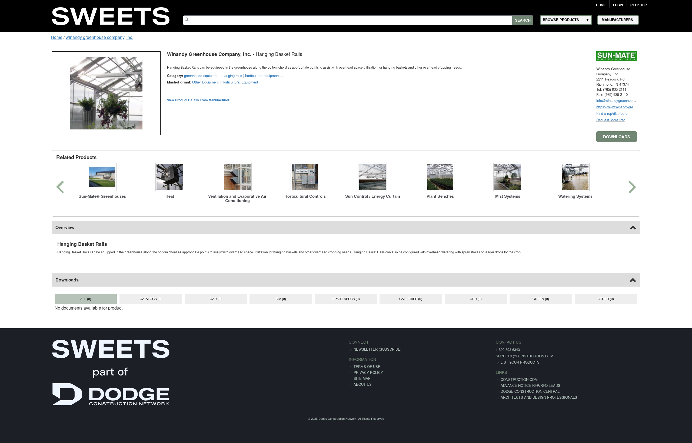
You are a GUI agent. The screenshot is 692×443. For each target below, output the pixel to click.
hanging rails (187, 75)
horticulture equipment (217, 75)
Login (618, 5)
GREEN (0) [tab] (570, 298)
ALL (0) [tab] (45, 298)
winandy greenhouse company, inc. (55, 37)
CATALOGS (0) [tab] (121, 298)
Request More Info (655, 119)
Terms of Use (367, 366)
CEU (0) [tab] (495, 298)
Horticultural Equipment (195, 82)
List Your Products (442, 362)
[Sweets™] (110, 15)
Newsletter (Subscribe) (377, 349)
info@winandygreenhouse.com (665, 100)
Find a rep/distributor (657, 113)
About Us (363, 384)
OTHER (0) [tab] (645, 298)
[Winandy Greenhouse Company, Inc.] (661, 55)
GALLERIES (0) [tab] (420, 298)
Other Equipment (160, 82)
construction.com (441, 379)
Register (638, 5)
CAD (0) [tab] (196, 298)
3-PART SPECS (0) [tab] (345, 298)
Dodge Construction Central (452, 397)
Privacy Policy (368, 372)
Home (601, 5)
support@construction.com (446, 355)
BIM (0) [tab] (270, 298)
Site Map (362, 378)
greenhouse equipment (157, 75)
